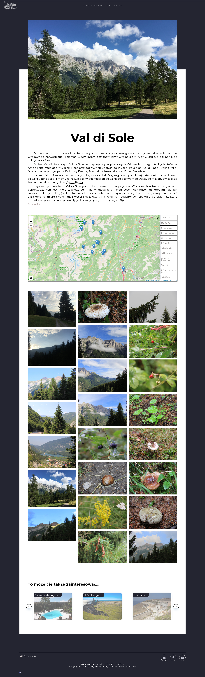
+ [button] (31, 217)
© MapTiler (154, 280)
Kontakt (118, 5)
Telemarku (72, 156)
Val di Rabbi (151, 167)
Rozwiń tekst (34, 204)
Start (86, 5)
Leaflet (147, 280)
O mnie (108, 5)
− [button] (31, 221)
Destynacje (97, 5)
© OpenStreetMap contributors (167, 280)
